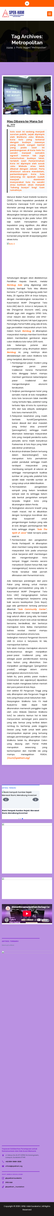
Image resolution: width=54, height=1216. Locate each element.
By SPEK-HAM (34, 110)
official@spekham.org (13, 1166)
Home (9, 47)
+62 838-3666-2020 (13, 1161)
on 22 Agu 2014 (17, 110)
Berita (15, 114)
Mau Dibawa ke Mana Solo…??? (25, 123)
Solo (18, 114)
